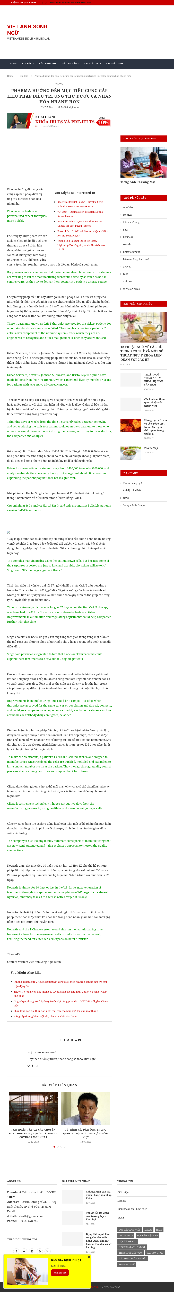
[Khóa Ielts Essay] (143, 162)
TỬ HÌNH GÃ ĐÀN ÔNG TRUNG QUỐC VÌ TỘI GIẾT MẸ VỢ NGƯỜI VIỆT (85, 1133)
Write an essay (131, 288)
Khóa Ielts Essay (132, 182)
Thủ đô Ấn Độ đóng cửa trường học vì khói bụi (97, 1216)
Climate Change (132, 222)
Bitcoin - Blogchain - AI (136, 259)
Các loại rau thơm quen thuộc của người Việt (155, 402)
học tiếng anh (127, 1241)
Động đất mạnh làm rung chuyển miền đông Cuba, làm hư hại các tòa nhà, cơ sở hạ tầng (98, 1240)
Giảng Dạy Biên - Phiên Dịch (28, 73)
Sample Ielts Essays (134, 505)
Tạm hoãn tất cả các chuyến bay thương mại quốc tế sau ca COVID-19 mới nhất (33, 1133)
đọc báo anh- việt (129, 1229)
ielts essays (126, 1235)
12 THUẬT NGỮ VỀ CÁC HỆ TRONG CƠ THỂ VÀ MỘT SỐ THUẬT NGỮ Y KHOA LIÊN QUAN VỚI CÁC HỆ (141, 353)
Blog (75, 73)
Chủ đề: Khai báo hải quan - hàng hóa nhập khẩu (98, 1195)
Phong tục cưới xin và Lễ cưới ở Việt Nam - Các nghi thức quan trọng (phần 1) (155, 427)
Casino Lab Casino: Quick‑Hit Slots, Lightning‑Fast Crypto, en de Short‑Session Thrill (81, 245)
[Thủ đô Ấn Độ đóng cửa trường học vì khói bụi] (72, 1218)
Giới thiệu (123, 1192)
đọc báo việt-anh (147, 1235)
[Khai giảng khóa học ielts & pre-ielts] (59, 115)
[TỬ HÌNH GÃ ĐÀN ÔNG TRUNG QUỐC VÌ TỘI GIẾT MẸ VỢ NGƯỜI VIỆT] (85, 1108)
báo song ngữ (155, 1252)
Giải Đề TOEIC (115, 63)
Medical (127, 214)
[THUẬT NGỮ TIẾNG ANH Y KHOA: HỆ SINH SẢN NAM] (130, 380)
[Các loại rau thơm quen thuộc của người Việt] (130, 404)
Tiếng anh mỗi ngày (131, 1252)
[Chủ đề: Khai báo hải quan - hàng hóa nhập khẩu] (72, 1197)
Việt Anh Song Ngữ (42, 1052)
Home (13, 63)
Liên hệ (121, 1200)
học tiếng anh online (132, 1247)
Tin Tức (27, 63)
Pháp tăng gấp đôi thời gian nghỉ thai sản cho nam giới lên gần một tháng (56, 1011)
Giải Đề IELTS (92, 63)
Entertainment (131, 251)
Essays (148, 1229)
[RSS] (47, 1251)
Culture (127, 281)
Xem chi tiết (60, 1272)
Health (127, 244)
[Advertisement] (114, 32)
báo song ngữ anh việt (133, 1258)
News (126, 497)
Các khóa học (48, 63)
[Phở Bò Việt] (130, 453)
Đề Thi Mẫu (70, 63)
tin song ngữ (127, 1264)
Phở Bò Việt (151, 448)
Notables (128, 207)
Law (125, 229)
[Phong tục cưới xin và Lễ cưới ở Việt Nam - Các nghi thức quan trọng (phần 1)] (130, 425)
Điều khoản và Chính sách (132, 1209)
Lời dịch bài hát (132, 490)
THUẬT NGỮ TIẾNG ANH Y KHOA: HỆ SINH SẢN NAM (153, 379)
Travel (126, 266)
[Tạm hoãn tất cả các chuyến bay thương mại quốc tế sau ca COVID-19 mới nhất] (33, 1108)
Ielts (159, 1229)
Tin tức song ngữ (132, 483)
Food (125, 274)
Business (128, 237)
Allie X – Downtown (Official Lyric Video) (71, 2)
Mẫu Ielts (57, 73)
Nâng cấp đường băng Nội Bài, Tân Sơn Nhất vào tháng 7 (46, 1016)
